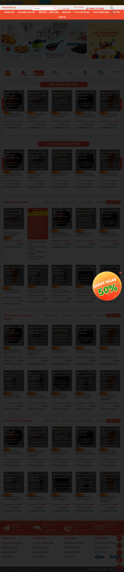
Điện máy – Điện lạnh (49, 12)
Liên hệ (62, 17)
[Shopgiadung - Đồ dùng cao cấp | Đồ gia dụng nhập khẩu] (9, 7)
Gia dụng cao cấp (26, 12)
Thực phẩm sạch (101, 12)
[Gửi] (55, 9)
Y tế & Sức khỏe (81, 12)
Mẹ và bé (66, 12)
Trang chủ (9, 12)
